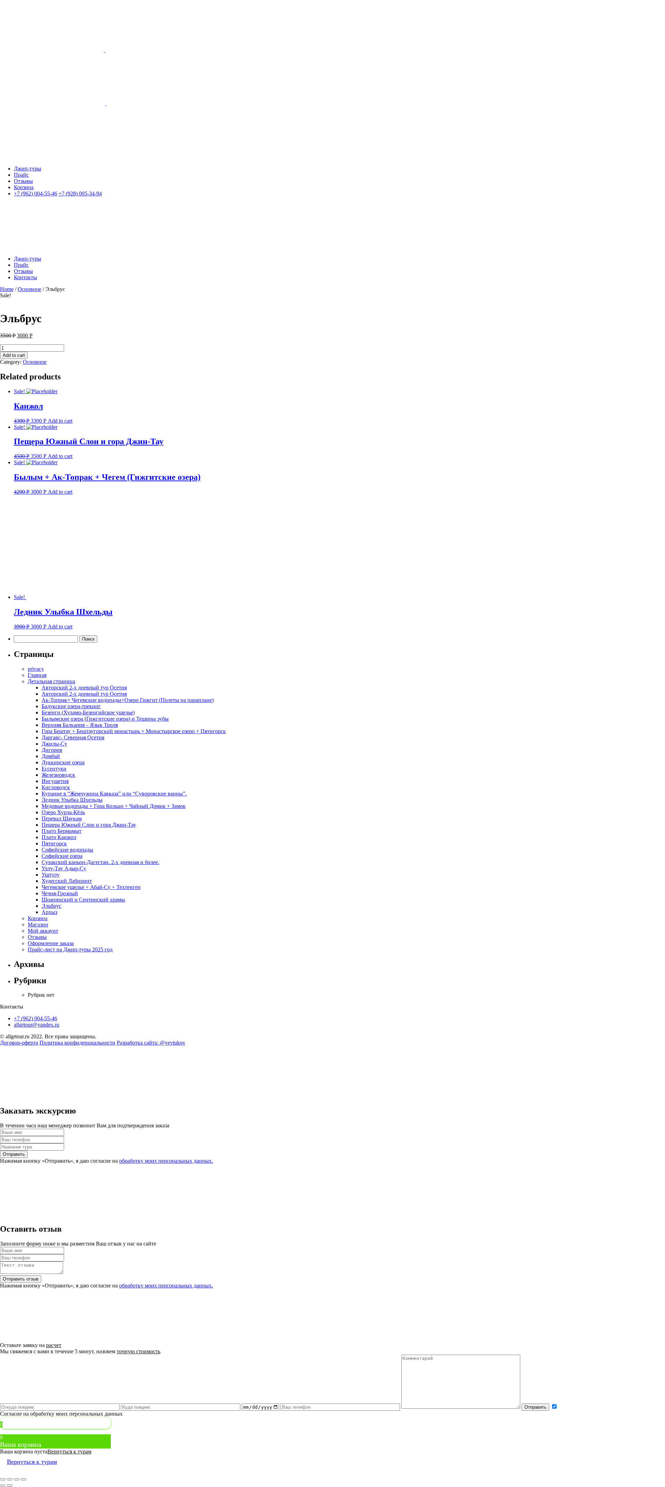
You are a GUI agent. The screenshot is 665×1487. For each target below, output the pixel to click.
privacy (36, 669)
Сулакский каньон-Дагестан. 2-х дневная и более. (100, 862)
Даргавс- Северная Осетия (73, 737)
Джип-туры (27, 168)
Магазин (38, 924)
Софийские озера (62, 856)
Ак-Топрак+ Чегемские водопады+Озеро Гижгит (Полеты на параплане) (128, 700)
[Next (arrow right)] (9, 1486)
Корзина (37, 918)
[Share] (9, 1479)
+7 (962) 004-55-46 (35, 1018)
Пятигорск (54, 843)
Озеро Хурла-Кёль (63, 812)
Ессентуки (54, 769)
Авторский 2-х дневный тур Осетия (84, 687)
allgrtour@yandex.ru (36, 1025)
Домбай (51, 756)
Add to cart (14, 355)
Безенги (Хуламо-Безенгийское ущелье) (88, 712)
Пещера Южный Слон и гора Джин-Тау (89, 825)
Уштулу (51, 875)
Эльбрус (51, 906)
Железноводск (58, 775)
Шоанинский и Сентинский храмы (83, 900)
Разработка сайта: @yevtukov (151, 1043)
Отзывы (23, 181)
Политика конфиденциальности (77, 1043)
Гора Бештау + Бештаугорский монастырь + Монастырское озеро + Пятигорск (134, 731)
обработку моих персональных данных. (166, 1161)
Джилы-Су (54, 744)
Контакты (25, 277)
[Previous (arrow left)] (3, 1486)
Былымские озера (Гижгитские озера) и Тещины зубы (105, 719)
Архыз (49, 912)
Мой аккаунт (43, 931)
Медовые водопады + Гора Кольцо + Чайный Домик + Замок (114, 806)
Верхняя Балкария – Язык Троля (80, 725)
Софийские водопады (67, 850)
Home (7, 289)
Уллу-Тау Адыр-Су (64, 868)
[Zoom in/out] (23, 1479)
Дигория (52, 750)
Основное (29, 289)
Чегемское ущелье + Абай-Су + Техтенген (91, 887)
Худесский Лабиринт (67, 881)
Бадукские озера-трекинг (71, 706)
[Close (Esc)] (3, 1479)
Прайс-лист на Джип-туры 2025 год (70, 949)
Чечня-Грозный (60, 893)
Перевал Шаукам (62, 818)
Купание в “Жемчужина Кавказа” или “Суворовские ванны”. (114, 794)
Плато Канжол (59, 837)
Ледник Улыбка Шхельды (72, 800)
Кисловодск (56, 787)
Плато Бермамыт (61, 831)
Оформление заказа (51, 943)
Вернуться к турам (69, 1451)
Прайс (21, 175)
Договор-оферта (19, 1043)
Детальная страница (51, 681)
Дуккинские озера (63, 762)
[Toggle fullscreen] (16, 1479)
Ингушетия (55, 781)
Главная (37, 675)
